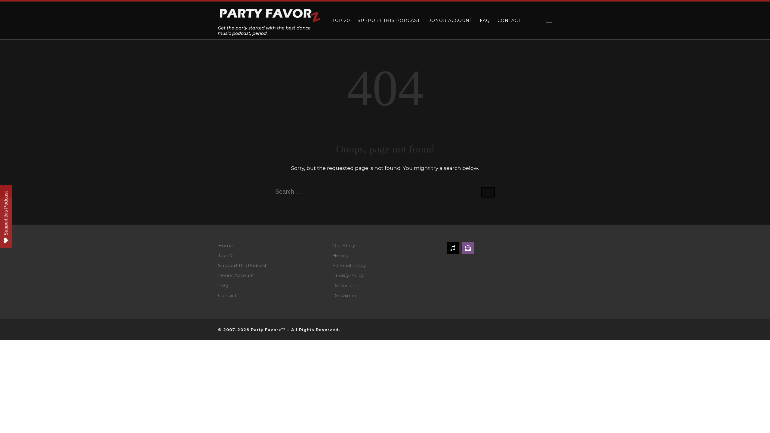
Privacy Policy (348, 275)
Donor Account (236, 275)
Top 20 (226, 255)
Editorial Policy (349, 265)
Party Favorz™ (268, 329)
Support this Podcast (242, 265)
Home (225, 245)
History (340, 255)
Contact (227, 295)
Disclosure (344, 285)
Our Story (343, 245)
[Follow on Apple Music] (453, 248)
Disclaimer (344, 295)
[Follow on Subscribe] (468, 248)
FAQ (223, 285)
